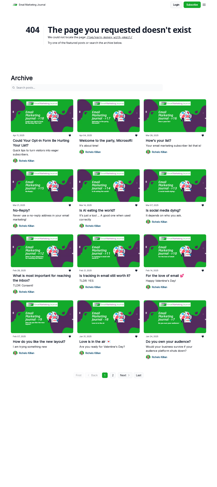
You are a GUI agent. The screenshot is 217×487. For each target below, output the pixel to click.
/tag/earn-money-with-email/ (109, 37)
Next (123, 375)
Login (176, 4)
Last (138, 375)
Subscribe (192, 4)
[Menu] (204, 4)
